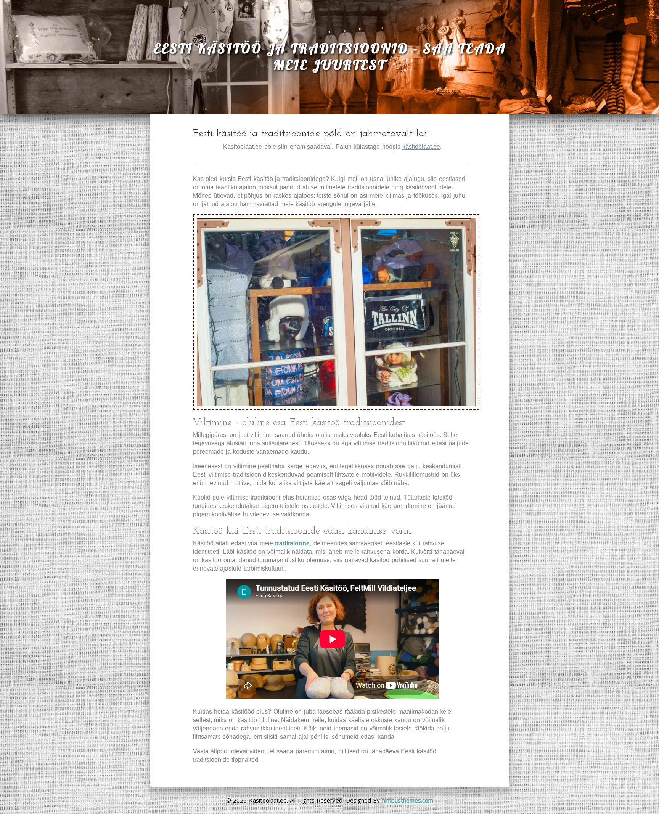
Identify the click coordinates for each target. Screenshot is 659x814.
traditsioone (292, 543)
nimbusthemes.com (407, 800)
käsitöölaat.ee (421, 146)
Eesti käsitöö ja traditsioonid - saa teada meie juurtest (329, 56)
